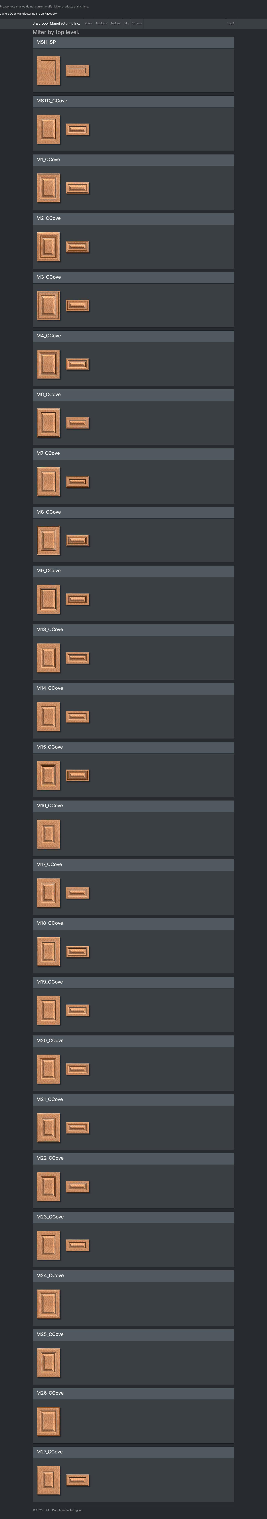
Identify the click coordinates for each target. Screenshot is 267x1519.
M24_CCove (50, 1275)
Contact (137, 23)
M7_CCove (48, 453)
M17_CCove (49, 864)
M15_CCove (50, 747)
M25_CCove (50, 1334)
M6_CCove (49, 394)
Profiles (115, 23)
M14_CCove (50, 688)
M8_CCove (49, 512)
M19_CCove (50, 982)
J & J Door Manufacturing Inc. (56, 23)
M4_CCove (49, 335)
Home (88, 23)
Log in (231, 23)
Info (126, 23)
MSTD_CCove (52, 100)
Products (101, 23)
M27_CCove (50, 1452)
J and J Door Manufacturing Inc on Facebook (28, 13)
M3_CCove (49, 277)
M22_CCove (50, 1158)
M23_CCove (50, 1217)
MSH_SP (46, 42)
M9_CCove (49, 570)
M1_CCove (48, 159)
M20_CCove (50, 1040)
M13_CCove (50, 629)
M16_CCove (50, 805)
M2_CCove (49, 218)
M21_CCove (50, 1099)
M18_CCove (50, 923)
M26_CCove (50, 1393)
